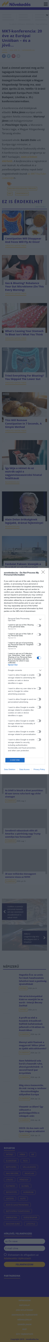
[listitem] (24, 619)
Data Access (24, 769)
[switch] (39, 625)
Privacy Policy (39, 769)
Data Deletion (9, 769)
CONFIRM (15, 760)
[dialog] (24, 671)
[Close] (43, 572)
